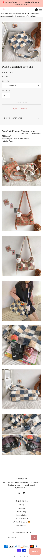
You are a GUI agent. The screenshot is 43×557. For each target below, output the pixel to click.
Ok (34, 537)
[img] (19, 493)
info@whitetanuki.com (21, 487)
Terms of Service (21, 518)
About (21, 505)
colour (5, 81)
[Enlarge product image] (21, 41)
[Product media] (21, 166)
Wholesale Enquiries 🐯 (21, 522)
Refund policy (21, 525)
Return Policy (21, 512)
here (18, 485)
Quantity (6, 91)
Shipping (21, 508)
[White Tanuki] (7, 9)
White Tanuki (7, 72)
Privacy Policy (21, 515)
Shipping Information (13, 118)
